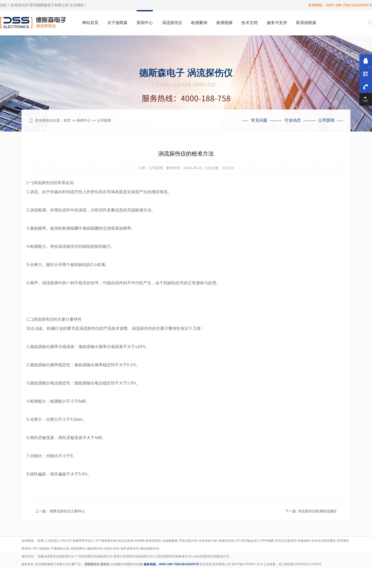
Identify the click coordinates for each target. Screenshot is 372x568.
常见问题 (259, 120)
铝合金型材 (125, 540)
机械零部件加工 (83, 540)
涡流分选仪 (111, 548)
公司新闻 (104, 120)
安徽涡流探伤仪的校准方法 (55, 556)
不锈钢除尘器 (60, 548)
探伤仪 (105, 564)
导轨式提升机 (188, 540)
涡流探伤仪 (92, 564)
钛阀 (40, 540)
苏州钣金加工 (250, 540)
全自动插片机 (208, 540)
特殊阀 (139, 540)
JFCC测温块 (40, 548)
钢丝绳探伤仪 (149, 548)
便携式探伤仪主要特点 (67, 511)
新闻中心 (84, 120)
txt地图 (126, 564)
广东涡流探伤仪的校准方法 (93, 556)
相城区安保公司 (229, 540)
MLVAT (66, 540)
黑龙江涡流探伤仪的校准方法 (133, 556)
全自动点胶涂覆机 (323, 540)
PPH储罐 (267, 540)
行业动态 (293, 120)
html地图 (137, 564)
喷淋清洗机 (153, 540)
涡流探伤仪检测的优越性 (317, 511)
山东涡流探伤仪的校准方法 (210, 556)
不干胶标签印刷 (106, 540)
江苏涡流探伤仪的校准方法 (172, 556)
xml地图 (115, 564)
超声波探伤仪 (129, 548)
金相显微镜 (169, 540)
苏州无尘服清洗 (285, 540)
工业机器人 (52, 540)
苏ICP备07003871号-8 (247, 564)
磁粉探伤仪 (94, 548)
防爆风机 (304, 540)
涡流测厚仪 (78, 548)
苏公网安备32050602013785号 (300, 564)
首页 (67, 120)
